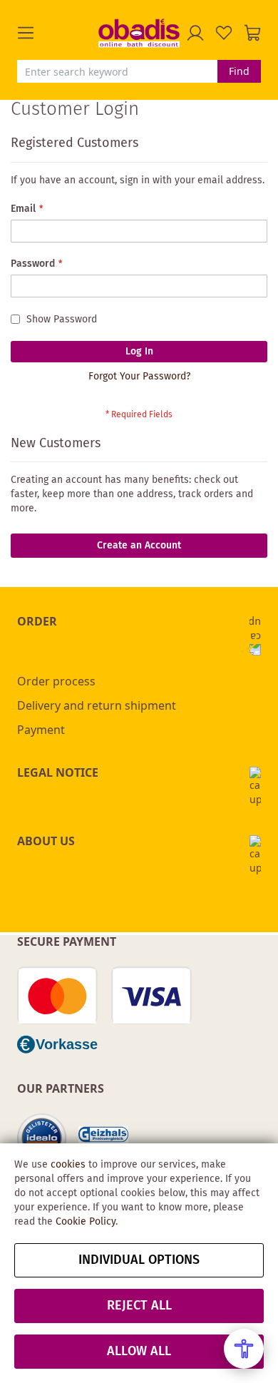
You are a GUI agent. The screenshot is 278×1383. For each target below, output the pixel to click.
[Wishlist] (223, 32)
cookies (68, 1165)
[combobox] (117, 71)
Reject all (139, 1306)
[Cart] (252, 32)
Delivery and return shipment (96, 705)
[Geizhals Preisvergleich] (103, 1138)
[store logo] (139, 33)
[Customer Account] (195, 32)
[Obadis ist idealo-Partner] (42, 1138)
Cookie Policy (85, 1222)
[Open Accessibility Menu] (244, 1349)
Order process (56, 681)
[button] (57, 32)
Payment (41, 730)
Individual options (139, 1260)
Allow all (139, 1352)
